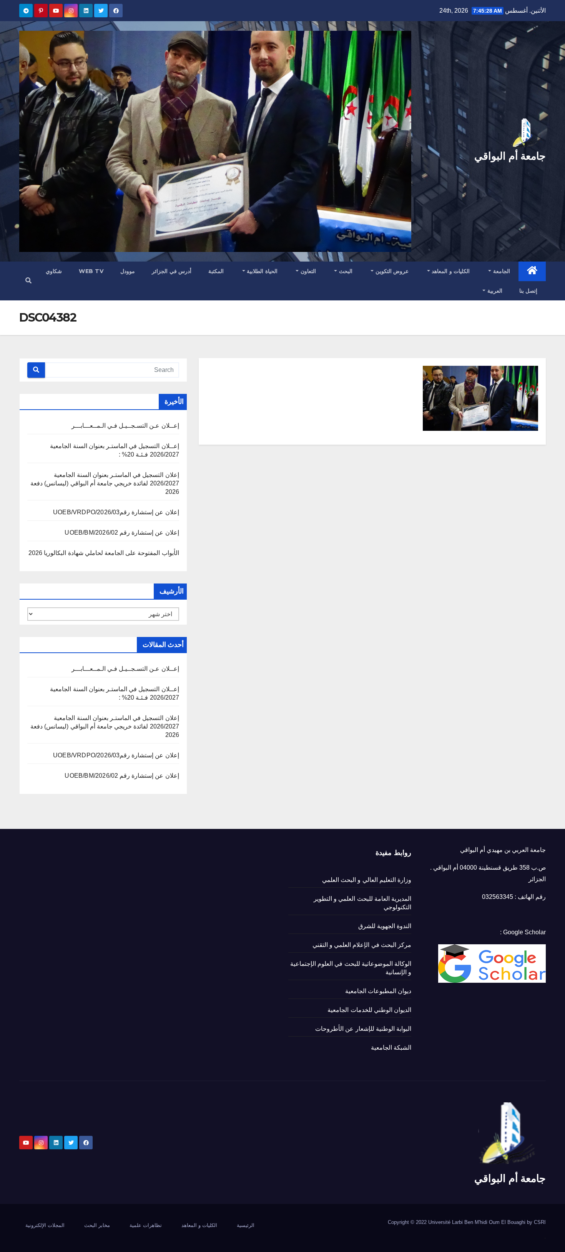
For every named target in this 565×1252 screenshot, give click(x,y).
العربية (493, 290)
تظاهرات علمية (146, 1225)
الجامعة (500, 271)
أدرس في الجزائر (171, 271)
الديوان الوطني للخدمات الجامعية (369, 1010)
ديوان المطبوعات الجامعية (378, 991)
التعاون (307, 271)
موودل (127, 271)
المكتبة (216, 271)
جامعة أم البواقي (510, 156)
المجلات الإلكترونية (45, 1225)
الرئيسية (245, 1225)
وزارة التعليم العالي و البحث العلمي (366, 880)
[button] (28, 280)
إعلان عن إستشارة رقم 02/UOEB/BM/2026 (122, 532)
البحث (344, 271)
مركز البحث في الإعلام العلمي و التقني (361, 945)
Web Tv (91, 271)
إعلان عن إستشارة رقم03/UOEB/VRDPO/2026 (116, 512)
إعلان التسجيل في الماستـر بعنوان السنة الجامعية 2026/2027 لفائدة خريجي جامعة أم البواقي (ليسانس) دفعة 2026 (104, 483)
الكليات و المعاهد (450, 271)
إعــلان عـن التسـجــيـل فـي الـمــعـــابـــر (125, 425)
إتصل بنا (528, 290)
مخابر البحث (97, 1225)
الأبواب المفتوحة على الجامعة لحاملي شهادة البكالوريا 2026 (103, 553)
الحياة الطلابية (261, 271)
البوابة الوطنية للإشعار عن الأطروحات (363, 1028)
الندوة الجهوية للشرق (384, 926)
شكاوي (54, 271)
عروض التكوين (391, 271)
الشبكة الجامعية (391, 1047)
